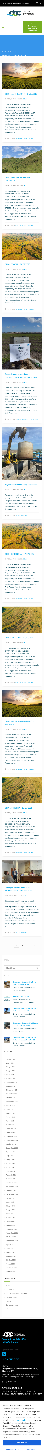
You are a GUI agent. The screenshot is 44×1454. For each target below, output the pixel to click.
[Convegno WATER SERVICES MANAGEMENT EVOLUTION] (22, 872)
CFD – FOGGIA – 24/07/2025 (17, 264)
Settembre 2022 (12, 1241)
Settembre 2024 (12, 1148)
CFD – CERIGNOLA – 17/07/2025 (19, 554)
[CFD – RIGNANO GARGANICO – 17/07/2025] (22, 703)
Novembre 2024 (12, 1140)
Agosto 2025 (10, 1105)
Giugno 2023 (10, 1206)
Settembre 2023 (12, 1194)
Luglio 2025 (10, 1109)
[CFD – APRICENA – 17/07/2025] (22, 790)
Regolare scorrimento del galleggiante (21, 484)
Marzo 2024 (10, 1171)
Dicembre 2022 (11, 1229)
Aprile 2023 (10, 1213)
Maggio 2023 (10, 1210)
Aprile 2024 (10, 1167)
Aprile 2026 (10, 1074)
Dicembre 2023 (11, 1183)
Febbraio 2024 (11, 1175)
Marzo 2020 (10, 1264)
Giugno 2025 (10, 1113)
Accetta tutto (22, 1443)
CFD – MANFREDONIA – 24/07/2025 (21, 94)
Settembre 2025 (12, 1102)
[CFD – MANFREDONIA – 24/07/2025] (22, 76)
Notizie (28, 419)
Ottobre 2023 (11, 1190)
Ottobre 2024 (11, 1144)
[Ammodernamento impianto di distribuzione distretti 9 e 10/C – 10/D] (22, 343)
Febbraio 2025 (11, 1128)
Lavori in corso (21, 419)
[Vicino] (42, 1402)
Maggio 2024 (10, 1163)
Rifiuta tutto (31, 1449)
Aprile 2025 (10, 1121)
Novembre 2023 (12, 1187)
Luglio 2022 (10, 1248)
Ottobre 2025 (11, 1098)
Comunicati (10, 1289)
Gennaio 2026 (11, 1086)
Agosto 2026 (10, 1059)
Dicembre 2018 (11, 1268)
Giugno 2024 (10, 1159)
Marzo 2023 (10, 1217)
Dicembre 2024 (11, 1136)
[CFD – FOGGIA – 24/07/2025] (22, 246)
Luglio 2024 (10, 1156)
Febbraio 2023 (11, 1221)
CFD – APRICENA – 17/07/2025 (18, 808)
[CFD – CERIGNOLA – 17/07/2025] (22, 536)
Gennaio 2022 (11, 1256)
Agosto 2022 (10, 1244)
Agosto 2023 (10, 1198)
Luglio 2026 (10, 1063)
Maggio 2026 (10, 1071)
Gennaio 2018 (11, 1272)
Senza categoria (12, 1305)
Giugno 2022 (10, 1252)
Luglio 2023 (10, 1202)
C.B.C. (25, 99)
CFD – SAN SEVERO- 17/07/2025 (19, 637)
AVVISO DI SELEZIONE (21, 996)
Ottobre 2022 (11, 1237)
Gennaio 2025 (11, 1132)
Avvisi (8, 1285)
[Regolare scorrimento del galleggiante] (22, 453)
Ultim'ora (34, 419)
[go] (37, 968)
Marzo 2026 (10, 1078)
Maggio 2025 (10, 1117)
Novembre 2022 (12, 1233)
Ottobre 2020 (11, 1260)
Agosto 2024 (10, 1152)
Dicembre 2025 (11, 1090)
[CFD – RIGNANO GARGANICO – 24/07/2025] (22, 160)
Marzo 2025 (10, 1125)
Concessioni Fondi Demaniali (25, 139)
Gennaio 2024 (11, 1179)
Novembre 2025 (12, 1094)
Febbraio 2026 (11, 1082)
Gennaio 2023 (11, 1225)
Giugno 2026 (10, 1067)
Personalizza (11, 1449)
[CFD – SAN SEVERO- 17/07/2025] (22, 620)
